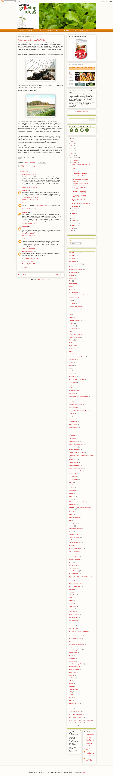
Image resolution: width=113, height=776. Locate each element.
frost (70, 368)
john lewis (25, 226)
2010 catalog (72, 258)
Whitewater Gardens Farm (76, 723)
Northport (71, 526)
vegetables (72, 694)
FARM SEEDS (66, 31)
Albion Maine (72, 278)
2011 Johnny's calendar (75, 264)
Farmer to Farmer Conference (77, 357)
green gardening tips (74, 390)
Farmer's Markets (73, 359)
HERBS (57, 31)
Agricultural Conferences (75, 269)
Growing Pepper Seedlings (76, 399)
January (74, 225)
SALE (87, 31)
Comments (74, 243)
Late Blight (72, 487)
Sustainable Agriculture (75, 650)
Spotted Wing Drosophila (75, 635)
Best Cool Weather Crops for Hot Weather (80, 295)
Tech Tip (71, 655)
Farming (71, 362)
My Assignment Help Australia (30, 258)
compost (71, 311)
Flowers (71, 365)
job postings (72, 435)
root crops (71, 609)
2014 (72, 146)
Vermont (71, 697)
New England (72, 523)
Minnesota (71, 511)
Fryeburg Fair (72, 376)
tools (70, 680)
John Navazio (72, 438)
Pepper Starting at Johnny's (76, 548)
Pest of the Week (73, 556)
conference (72, 317)
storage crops (72, 647)
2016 (72, 141)
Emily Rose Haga (73, 345)
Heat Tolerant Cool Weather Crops (78, 410)
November (75, 160)
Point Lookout (72, 568)
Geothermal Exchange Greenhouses (79, 387)
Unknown (24, 190)
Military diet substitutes (28, 233)
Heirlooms (71, 413)
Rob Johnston (72, 606)
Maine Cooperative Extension (77, 502)
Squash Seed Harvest (75, 638)
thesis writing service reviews (31, 197)
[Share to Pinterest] (45, 163)
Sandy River (72, 611)
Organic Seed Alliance (75, 534)
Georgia (71, 385)
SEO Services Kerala (27, 261)
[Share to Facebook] (43, 163)
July (73, 211)
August (74, 208)
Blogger (83, 772)
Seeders (71, 623)
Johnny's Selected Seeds (76, 468)
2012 (72, 150)
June (73, 213)
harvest (71, 402)
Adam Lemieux (90, 734)
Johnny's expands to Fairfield (80, 171)
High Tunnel (72, 418)
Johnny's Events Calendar (76, 444)
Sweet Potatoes (73, 652)
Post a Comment (24, 267)
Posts (72, 240)
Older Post (59, 275)
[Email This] (38, 163)
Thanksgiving (72, 661)
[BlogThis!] (40, 163)
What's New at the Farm (75, 714)
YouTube (82, 132)
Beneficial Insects (73, 292)
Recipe (70, 597)
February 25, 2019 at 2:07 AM (29, 264)
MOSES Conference (74, 517)
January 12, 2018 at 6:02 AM (29, 209)
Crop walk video (73, 328)
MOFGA (71, 514)
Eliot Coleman (72, 342)
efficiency (71, 340)
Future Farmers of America (76, 379)
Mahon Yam (72, 496)
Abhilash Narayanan (27, 251)
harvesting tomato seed (75, 404)
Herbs (70, 416)
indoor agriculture (73, 427)
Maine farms (72, 504)
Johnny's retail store (74, 465)
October (74, 162)
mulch (70, 520)
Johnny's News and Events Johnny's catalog (81, 455)
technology (72, 658)
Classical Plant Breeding (75, 306)
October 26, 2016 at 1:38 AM (29, 187)
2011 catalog (72, 261)
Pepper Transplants (74, 551)
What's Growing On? (74, 711)
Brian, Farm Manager (89, 744)
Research (71, 603)
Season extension (74, 614)
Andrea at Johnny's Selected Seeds (90, 739)
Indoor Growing (73, 430)
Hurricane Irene (73, 421)
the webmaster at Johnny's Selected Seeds (90, 759)
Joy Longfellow (73, 476)
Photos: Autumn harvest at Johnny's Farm (79, 196)
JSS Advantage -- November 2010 (81, 173)
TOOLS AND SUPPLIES (77, 31)
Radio (70, 592)
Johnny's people (73, 462)
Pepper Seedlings (73, 545)
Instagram (87, 132)
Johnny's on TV (73, 459)
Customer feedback (74, 337)
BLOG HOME (21, 31)
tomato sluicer (72, 672)
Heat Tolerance (73, 407)
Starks (70, 641)
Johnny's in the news (74, 449)
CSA (70, 331)
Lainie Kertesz (73, 485)
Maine (70, 499)
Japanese (71, 433)
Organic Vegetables (74, 537)
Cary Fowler (72, 303)
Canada (71, 300)
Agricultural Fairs (73, 272)
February (75, 223)
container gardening (74, 320)
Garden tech (72, 382)
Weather (71, 709)
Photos (70, 562)
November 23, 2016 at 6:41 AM (30, 199)
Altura (70, 281)
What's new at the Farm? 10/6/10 (81, 203)
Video (70, 700)
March (74, 220)
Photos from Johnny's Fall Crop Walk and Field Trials (80, 184)
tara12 (24, 239)
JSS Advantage (73, 479)
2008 (72, 231)
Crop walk (71, 326)
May (73, 215)
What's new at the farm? (28, 167)
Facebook (71, 132)
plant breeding (73, 565)
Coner (70, 314)
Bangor (71, 289)
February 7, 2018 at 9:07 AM (29, 223)
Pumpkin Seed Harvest (75, 586)
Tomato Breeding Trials (75, 666)
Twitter (76, 132)
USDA (70, 692)
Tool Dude (71, 678)
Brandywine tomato (74, 297)
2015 (72, 143)
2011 (72, 153)
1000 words (72, 255)
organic (71, 531)
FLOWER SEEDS (48, 31)
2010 (72, 155)
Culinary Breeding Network (76, 334)
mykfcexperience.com (34, 246)
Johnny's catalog (73, 441)
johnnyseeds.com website (76, 471)
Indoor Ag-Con (73, 424)
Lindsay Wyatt (72, 490)
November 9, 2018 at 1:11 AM (29, 248)
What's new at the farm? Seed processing (80, 720)
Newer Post (22, 275)
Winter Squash (73, 725)
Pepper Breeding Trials (75, 542)
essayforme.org (37, 221)
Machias (71, 493)
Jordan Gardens (73, 473)
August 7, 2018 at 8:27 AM (29, 235)
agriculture (72, 275)
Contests (71, 323)
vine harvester (73, 706)
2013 (72, 148)
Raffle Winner (72, 595)
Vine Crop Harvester (74, 703)
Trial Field (71, 686)
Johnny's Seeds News (90, 748)
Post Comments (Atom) (44, 279)
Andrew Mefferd (73, 283)
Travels (71, 683)
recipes (71, 600)
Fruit (70, 371)
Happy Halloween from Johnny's (81, 164)
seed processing (73, 617)
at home (71, 286)
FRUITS (39, 31)
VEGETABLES (31, 31)
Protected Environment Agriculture (78, 580)
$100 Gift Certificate (74, 252)
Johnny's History (73, 447)
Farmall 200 (72, 354)
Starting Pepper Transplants (76, 644)
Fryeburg (71, 373)
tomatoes (71, 675)
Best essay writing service (29, 174)
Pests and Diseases (74, 559)
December (75, 157)
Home (41, 275)
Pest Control (72, 554)
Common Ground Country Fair (77, 309)
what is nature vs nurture (41, 205)
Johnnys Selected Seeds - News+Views (90, 753)
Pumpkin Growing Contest (76, 583)
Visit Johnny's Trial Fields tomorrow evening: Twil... (79, 192)
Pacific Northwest (73, 540)
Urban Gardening (73, 689)
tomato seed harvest (74, 669)
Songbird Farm (73, 628)
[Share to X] (42, 163)
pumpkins (71, 589)
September (75, 206)
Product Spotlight (73, 573)
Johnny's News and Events (76, 452)
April (73, 218)
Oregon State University (75, 528)
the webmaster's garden (75, 664)
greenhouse (72, 393)
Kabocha (71, 482)
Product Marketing (74, 570)
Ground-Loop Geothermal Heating (78, 396)
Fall (70, 351)
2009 (72, 228)
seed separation (73, 620)
